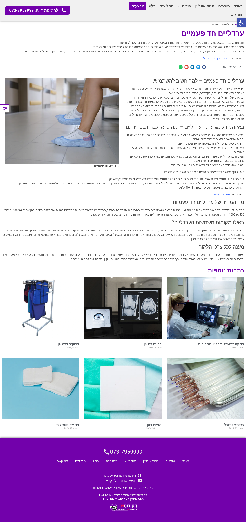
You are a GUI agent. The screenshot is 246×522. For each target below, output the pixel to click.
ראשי (238, 6)
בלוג (152, 6)
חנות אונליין (204, 6)
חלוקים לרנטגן (68, 344)
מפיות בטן (154, 425)
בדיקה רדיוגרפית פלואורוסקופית (221, 344)
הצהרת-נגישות (119, 499)
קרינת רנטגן (153, 344)
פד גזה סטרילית (67, 425)
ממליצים (167, 6)
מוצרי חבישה (222, 194)
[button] (241, 22)
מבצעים (137, 6)
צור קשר (235, 15)
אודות (186, 6)
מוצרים (224, 6)
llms (105, 499)
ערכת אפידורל (234, 425)
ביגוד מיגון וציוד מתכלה (215, 58)
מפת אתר (137, 499)
